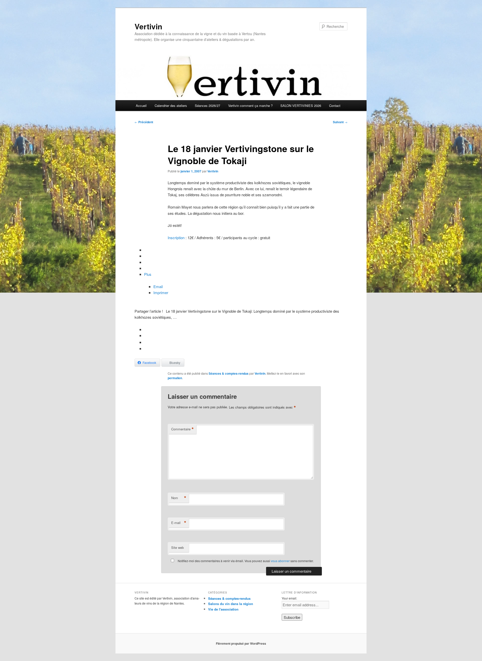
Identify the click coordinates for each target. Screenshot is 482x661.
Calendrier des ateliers (171, 105)
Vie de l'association (223, 609)
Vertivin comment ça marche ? (250, 105)
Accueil (141, 105)
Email (158, 286)
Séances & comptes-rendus (229, 373)
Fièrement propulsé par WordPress (241, 643)
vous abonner (280, 561)
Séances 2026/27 (207, 105)
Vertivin (148, 26)
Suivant (340, 122)
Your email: (289, 598)
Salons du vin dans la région (230, 603)
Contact (334, 105)
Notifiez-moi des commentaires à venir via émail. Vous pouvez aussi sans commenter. (245, 561)
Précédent (144, 122)
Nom (178, 498)
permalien (175, 378)
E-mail (178, 523)
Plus (147, 274)
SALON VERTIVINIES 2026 (300, 105)
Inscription (176, 237)
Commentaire (182, 429)
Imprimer (160, 292)
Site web (177, 547)
